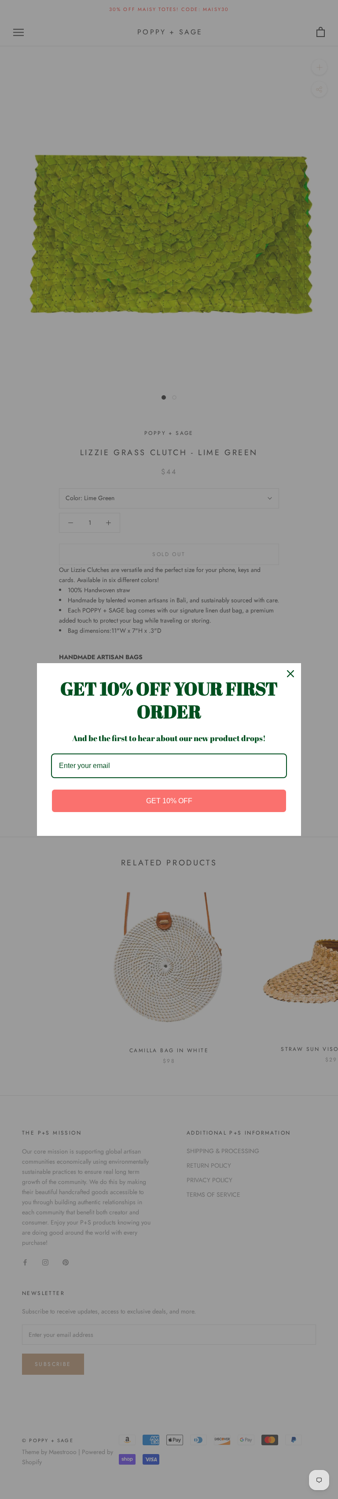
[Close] (290, 673)
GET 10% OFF (169, 801)
